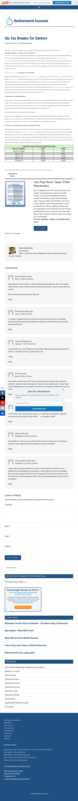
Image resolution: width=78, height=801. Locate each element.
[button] (39, 391)
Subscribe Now (39, 409)
